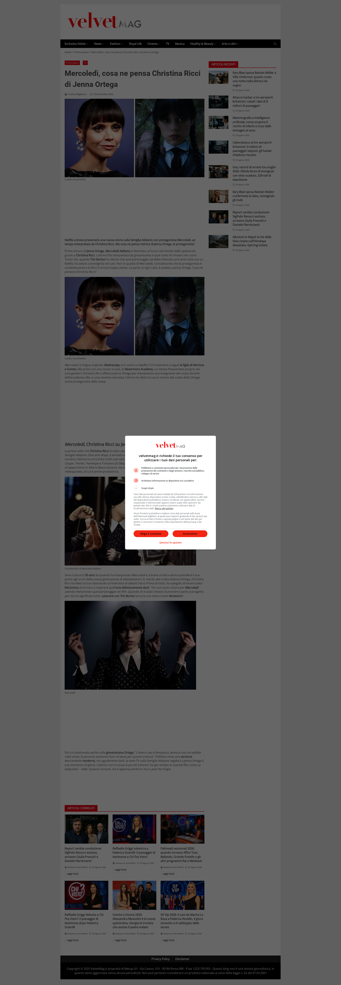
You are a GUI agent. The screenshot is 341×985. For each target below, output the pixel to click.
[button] (170, 488)
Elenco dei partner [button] (164, 508)
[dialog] (170, 493)
